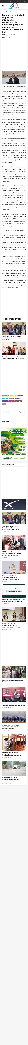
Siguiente (21, 412)
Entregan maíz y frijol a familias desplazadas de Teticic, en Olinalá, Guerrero (10, 577)
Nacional (8, 11)
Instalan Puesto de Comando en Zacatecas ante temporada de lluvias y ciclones (11, 726)
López (20, 395)
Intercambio (18, 401)
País (4, 404)
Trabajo (5, 401)
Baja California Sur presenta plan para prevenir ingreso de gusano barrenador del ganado (11, 754)
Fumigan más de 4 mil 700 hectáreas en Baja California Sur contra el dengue (10, 779)
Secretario (5, 395)
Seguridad (18, 398)
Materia (11, 398)
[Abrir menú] (2, 6)
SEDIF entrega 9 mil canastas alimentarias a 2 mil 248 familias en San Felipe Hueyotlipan (11, 553)
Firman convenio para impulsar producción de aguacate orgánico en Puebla (11, 625)
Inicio (3, 11)
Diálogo (11, 401)
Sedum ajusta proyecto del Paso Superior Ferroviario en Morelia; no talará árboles (10, 527)
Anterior (6, 412)
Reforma (5, 398)
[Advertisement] (14, 54)
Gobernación (14, 395)
